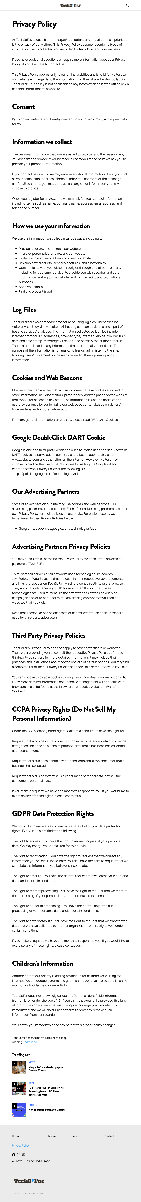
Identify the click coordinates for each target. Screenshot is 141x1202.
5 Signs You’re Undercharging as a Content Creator (46, 1068)
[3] (19, 1110)
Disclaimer (49, 1136)
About (77, 1136)
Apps (31, 1083)
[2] (19, 1088)
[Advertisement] (103, 1060)
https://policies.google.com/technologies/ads (46, 473)
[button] (14, 5)
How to (33, 1104)
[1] (19, 1067)
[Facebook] (13, 1154)
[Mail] (23, 1154)
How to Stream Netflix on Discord (46, 1110)
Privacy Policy (20, 1145)
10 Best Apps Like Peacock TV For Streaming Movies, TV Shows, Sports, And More (46, 1091)
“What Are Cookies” (104, 419)
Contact (109, 1136)
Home (15, 1136)
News (32, 1062)
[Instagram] (18, 1154)
